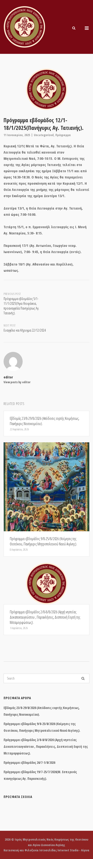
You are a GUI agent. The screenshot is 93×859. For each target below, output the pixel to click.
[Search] (83, 678)
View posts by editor (17, 382)
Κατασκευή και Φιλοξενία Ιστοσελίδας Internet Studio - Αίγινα (46, 850)
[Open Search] (74, 28)
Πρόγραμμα (63, 135)
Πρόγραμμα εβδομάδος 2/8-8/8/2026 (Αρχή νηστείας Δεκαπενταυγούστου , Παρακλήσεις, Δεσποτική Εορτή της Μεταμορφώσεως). (46, 746)
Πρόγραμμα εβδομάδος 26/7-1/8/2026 (29, 762)
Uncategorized (44, 135)
